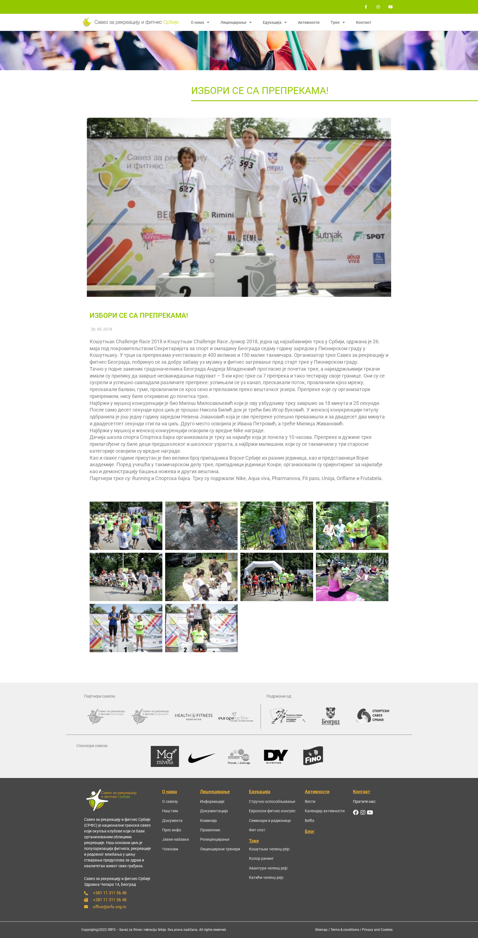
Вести (310, 801)
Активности (308, 22)
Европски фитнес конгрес (272, 811)
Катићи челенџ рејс (266, 877)
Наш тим (170, 811)
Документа (172, 820)
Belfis (309, 820)
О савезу (170, 801)
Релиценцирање (214, 839)
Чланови (170, 849)
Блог (310, 831)
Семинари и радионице (270, 820)
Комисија (208, 820)
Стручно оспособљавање (272, 801)
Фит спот (257, 830)
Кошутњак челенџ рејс (269, 849)
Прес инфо (171, 830)
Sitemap (321, 930)
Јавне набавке (175, 839)
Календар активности (325, 811)
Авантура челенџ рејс (268, 868)
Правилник (210, 830)
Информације (212, 801)
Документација (214, 811)
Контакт (363, 22)
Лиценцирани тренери (220, 849)
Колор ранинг (261, 858)
